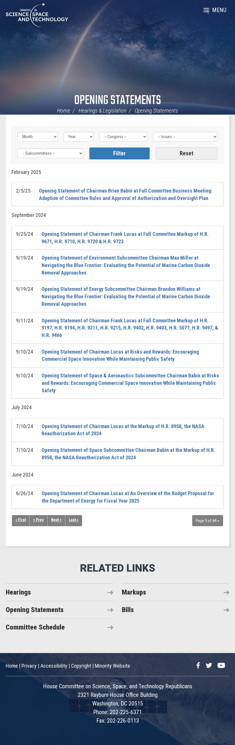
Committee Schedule (35, 627)
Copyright (81, 666)
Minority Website (112, 666)
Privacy (29, 666)
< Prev (38, 519)
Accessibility (53, 666)
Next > (56, 519)
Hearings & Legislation (102, 110)
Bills (128, 610)
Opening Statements (117, 101)
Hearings (18, 592)
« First (20, 519)
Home (63, 110)
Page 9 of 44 (206, 520)
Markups (134, 592)
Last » (74, 519)
